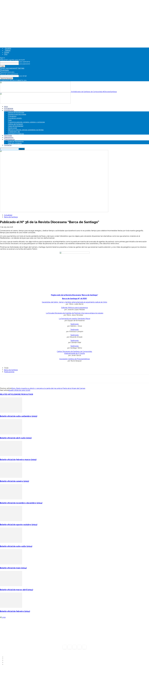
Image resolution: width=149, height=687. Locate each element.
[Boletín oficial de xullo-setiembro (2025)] (11, 412)
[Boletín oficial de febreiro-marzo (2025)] (11, 455)
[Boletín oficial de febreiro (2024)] (11, 607)
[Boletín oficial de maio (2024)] (11, 564)
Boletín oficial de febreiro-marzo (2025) (18, 459)
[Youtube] (84, 647)
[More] (75, 379)
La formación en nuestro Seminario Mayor (74, 319)
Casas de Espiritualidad (15, 126)
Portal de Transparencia (16, 141)
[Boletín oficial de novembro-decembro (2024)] (11, 499)
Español (8, 48)
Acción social (12, 128)
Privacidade (4, 70)
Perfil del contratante (15, 143)
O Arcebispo (12, 116)
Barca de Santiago (11, 217)
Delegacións (8, 137)
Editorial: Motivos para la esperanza (74, 308)
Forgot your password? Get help (12, 68)
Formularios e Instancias (16, 133)
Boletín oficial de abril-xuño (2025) (16, 438)
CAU (5, 54)
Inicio (6, 107)
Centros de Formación (15, 124)
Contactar (8, 145)
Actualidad (8, 215)
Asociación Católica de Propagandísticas (74, 359)
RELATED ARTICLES (8, 394)
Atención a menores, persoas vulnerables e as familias (26, 130)
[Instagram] (69, 647)
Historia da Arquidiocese (16, 112)
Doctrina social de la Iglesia (17, 114)
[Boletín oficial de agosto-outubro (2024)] (11, 521)
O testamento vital (14, 132)
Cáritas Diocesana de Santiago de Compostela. (74, 351)
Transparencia (9, 139)
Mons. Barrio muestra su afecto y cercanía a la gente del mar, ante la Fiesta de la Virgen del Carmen (48, 388)
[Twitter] (79, 647)
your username (24, 62)
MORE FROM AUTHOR (24, 394)
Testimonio (74, 324)
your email (23, 76)
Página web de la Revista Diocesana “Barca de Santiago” (74, 295)
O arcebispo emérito (15, 118)
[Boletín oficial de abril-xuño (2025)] (11, 434)
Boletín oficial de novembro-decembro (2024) (21, 503)
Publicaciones (9, 372)
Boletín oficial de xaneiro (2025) (14, 481)
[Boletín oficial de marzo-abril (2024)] (11, 586)
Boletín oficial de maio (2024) (13, 568)
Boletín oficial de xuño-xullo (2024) (16, 546)
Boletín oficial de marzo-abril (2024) (16, 589)
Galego (7, 50)
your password (24, 64)
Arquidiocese (9, 110)
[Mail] (74, 647)
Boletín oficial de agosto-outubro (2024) (18, 524)
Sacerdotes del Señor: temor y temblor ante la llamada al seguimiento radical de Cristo (74, 302)
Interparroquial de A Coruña (74, 353)
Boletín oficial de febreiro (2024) (15, 611)
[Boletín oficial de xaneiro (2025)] (11, 477)
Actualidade (8, 108)
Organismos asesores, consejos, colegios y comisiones (26, 122)
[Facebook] (65, 647)
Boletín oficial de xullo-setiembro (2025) (18, 416)
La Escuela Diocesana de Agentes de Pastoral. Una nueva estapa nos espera (74, 313)
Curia (9, 120)
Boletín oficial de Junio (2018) (19, 390)
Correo (6, 52)
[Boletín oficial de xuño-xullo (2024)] (11, 542)
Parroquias (8, 136)
